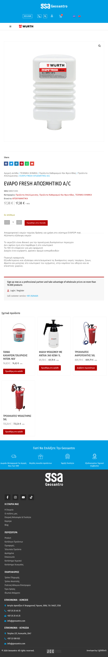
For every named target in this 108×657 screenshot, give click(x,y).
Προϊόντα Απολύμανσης (27, 195)
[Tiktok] (31, 497)
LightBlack (102, 650)
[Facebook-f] (7, 497)
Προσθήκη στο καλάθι (36, 223)
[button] (45, 16)
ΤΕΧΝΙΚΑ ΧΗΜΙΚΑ (29, 173)
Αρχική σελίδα (11, 173)
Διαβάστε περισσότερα (86, 368)
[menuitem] (74, 16)
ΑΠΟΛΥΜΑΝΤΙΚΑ (20, 198)
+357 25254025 (32, 296)
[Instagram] (15, 497)
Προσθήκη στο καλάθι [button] (14, 371)
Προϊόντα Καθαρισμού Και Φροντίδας (57, 173)
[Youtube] (23, 497)
